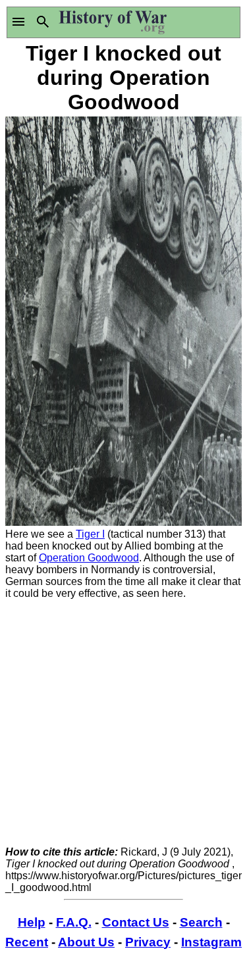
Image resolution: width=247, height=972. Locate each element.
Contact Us (135, 922)
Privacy (148, 942)
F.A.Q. (74, 922)
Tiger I (90, 534)
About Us (86, 942)
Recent (26, 942)
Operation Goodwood (89, 557)
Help (31, 922)
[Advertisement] (123, 723)
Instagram (211, 942)
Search (201, 922)
